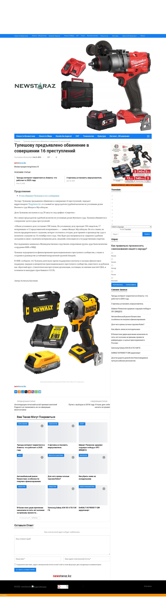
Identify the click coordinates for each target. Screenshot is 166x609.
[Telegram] (39, 391)
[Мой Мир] (22, 391)
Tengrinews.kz (34, 204)
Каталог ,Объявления (39, 36)
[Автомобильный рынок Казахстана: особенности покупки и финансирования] (31, 464)
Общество (21, 486)
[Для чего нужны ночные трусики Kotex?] (62, 464)
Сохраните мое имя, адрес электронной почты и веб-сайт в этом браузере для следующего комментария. (59, 565)
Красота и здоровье (129, 36)
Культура (115, 36)
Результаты (118, 285)
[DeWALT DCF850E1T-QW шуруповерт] (93, 495)
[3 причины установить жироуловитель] (62, 432)
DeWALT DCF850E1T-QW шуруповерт (125, 353)
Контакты (148, 586)
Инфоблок (83, 455)
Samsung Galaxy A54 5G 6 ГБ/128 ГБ (125, 348)
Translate (127, 229)
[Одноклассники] (19, 391)
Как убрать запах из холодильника (125, 329)
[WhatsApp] (36, 391)
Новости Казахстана (21, 36)
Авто (20, 455)
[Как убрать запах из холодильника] (93, 464)
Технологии (104, 36)
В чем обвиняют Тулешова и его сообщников (39, 195)
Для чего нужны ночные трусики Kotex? (127, 324)
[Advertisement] (73, 17)
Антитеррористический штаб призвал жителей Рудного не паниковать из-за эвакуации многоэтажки (35, 407)
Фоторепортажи (92, 36)
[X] (26, 391)
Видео (143, 36)
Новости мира (69, 36)
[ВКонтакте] (15, 391)
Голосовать (131, 285)
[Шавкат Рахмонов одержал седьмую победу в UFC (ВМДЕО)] (93, 432)
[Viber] (32, 391)
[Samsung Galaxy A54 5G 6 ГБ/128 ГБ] (62, 495)
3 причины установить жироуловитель (84, 178)
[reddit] (29, 391)
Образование (22, 424)
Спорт (83, 36)
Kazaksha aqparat (54, 36)
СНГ (77, 36)
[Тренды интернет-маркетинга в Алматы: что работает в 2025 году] (31, 432)
